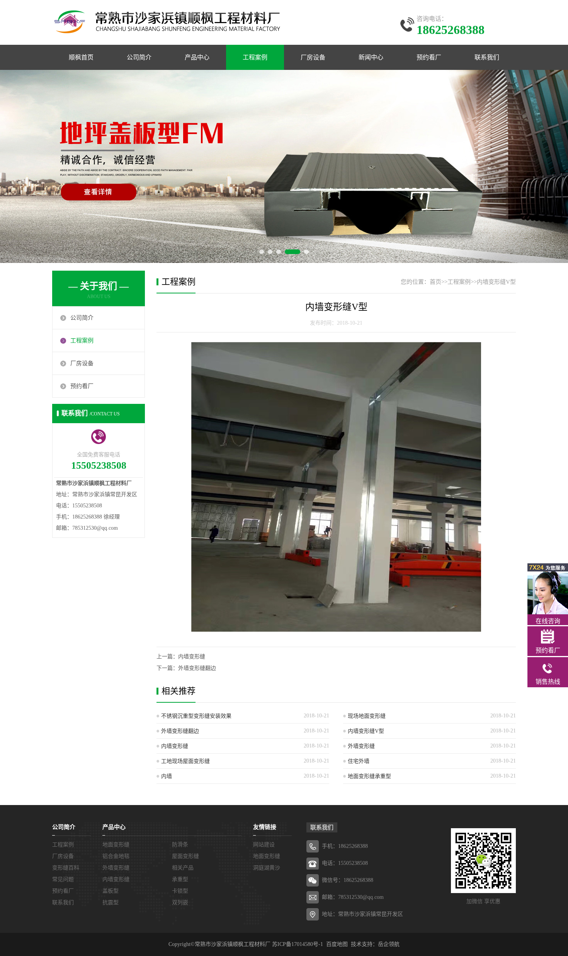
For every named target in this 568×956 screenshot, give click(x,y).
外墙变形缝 (361, 746)
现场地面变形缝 (367, 716)
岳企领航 (389, 944)
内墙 (166, 776)
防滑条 (180, 845)
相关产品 (183, 868)
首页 (435, 282)
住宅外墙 (358, 761)
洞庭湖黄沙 (266, 868)
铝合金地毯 (115, 856)
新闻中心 (371, 57)
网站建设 (264, 845)
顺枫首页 (81, 57)
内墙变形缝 (191, 656)
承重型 (180, 879)
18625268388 (353, 846)
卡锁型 (180, 891)
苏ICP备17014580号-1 (297, 944)
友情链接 (264, 827)
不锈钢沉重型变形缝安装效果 (196, 716)
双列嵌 (180, 902)
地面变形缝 (115, 845)
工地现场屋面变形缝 (185, 761)
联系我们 (486, 57)
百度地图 (337, 944)
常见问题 (63, 879)
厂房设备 (313, 57)
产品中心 (197, 57)
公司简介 (139, 57)
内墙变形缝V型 (496, 282)
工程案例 (255, 57)
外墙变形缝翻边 (197, 668)
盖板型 (110, 891)
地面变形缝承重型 (369, 776)
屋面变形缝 (185, 856)
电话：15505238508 (345, 863)
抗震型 (110, 902)
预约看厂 (429, 57)
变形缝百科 (65, 868)
